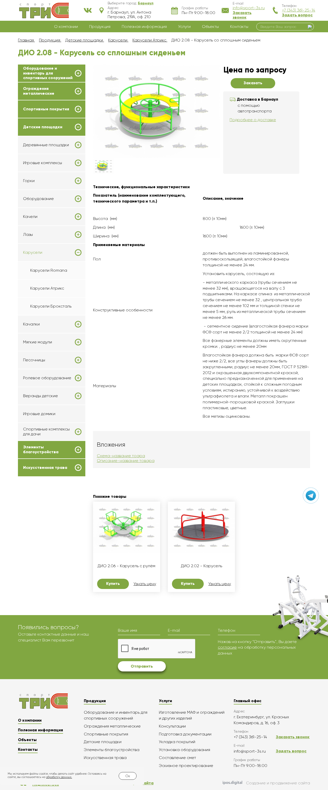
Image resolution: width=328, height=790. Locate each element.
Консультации (172, 726)
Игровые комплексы (42, 163)
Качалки (31, 324)
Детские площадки (42, 127)
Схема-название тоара (121, 455)
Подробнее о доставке (253, 119)
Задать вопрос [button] (297, 15)
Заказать (252, 82)
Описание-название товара (126, 460)
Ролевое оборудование (47, 378)
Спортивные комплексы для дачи (46, 431)
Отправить (142, 666)
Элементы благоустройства (40, 449)
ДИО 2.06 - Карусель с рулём (126, 566)
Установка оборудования (184, 749)
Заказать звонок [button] (242, 15)
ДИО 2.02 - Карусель (201, 566)
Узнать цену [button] (145, 584)
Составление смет (177, 757)
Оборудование (38, 198)
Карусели (32, 252)
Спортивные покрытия (46, 109)
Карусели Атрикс (47, 288)
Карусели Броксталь (50, 306)
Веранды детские (40, 396)
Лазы (28, 234)
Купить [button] (113, 583)
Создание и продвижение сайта (278, 783)
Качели (30, 216)
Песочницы (34, 360)
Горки (29, 180)
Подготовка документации (185, 734)
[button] (145, 3)
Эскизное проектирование (186, 765)
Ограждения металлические (38, 91)
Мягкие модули (37, 342)
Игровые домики (39, 413)
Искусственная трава (45, 467)
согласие (227, 647)
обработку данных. (59, 777)
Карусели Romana (48, 270)
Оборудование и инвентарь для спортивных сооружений (48, 73)
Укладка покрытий (177, 741)
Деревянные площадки (46, 145)
